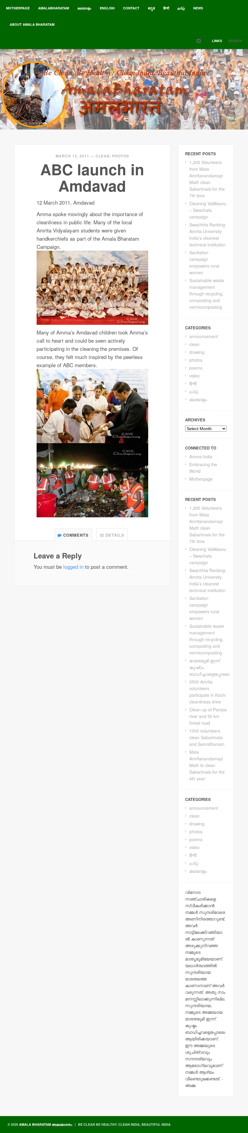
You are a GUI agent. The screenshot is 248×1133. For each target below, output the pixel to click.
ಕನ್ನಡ (151, 8)
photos (120, 156)
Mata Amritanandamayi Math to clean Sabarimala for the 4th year (207, 765)
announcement (203, 336)
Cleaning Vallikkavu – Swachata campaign (207, 210)
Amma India (200, 456)
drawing (196, 352)
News (198, 8)
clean (103, 156)
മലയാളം (84, 8)
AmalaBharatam (53, 8)
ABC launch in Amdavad (92, 177)
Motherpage (18, 8)
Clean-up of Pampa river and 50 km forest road (208, 716)
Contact (131, 8)
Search (235, 40)
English (107, 8)
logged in (73, 566)
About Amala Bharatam (32, 24)
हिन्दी (166, 8)
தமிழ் (181, 8)
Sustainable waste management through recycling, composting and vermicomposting (206, 293)
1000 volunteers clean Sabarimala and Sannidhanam (206, 737)
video (194, 376)
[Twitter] (199, 40)
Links (217, 40)
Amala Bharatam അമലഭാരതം (45, 1124)
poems (195, 368)
